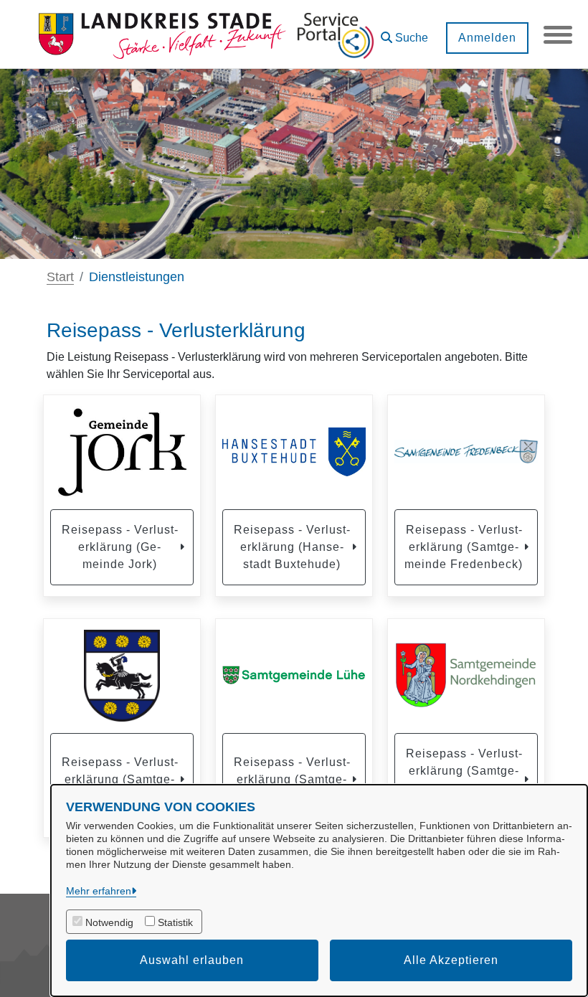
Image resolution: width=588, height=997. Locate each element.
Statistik (175, 922)
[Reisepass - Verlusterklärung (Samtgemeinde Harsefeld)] (122, 676)
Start (60, 277)
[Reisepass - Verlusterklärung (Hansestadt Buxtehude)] (294, 452)
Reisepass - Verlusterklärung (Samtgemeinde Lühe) (292, 779)
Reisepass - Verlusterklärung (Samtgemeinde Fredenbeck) (463, 547)
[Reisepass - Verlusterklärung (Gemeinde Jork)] (122, 452)
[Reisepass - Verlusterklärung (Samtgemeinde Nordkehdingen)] (466, 676)
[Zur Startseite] (162, 34)
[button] (404, 32)
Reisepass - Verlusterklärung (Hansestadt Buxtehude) (292, 547)
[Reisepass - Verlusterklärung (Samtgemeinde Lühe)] (294, 676)
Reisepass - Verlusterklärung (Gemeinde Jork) (120, 547)
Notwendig (109, 922)
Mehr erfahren (98, 891)
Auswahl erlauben (192, 960)
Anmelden (487, 38)
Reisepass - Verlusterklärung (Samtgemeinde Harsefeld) (120, 779)
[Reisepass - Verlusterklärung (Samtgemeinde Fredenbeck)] (466, 452)
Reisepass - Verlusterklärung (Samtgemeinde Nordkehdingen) (464, 779)
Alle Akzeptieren (451, 960)
